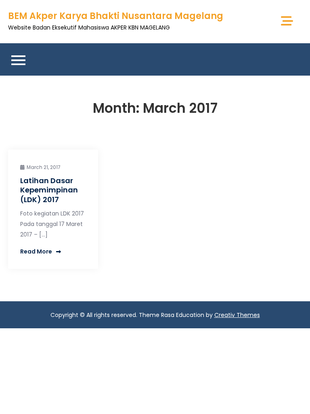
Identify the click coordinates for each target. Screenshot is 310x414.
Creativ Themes (237, 315)
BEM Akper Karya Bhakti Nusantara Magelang (115, 16)
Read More (36, 251)
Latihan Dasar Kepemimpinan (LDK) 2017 (49, 190)
